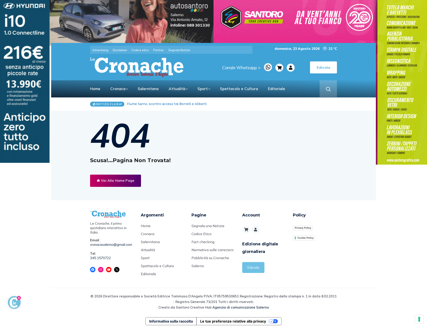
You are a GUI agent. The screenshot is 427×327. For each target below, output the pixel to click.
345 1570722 (100, 258)
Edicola (253, 267)
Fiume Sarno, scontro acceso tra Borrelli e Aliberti (167, 104)
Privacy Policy (303, 227)
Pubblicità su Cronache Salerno (210, 262)
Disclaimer (120, 50)
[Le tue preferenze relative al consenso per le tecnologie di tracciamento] (419, 319)
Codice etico (140, 50)
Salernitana (148, 88)
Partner (158, 50)
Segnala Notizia (179, 50)
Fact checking (202, 242)
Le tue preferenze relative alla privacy (233, 321)
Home (95, 88)
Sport (202, 88)
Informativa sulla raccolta (171, 321)
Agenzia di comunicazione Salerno (240, 307)
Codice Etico (201, 234)
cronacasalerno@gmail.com (111, 244)
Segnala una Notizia (207, 226)
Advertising (100, 50)
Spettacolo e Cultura (239, 88)
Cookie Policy (305, 237)
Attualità (177, 88)
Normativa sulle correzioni (212, 250)
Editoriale (276, 88)
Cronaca (117, 88)
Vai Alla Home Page (117, 180)
